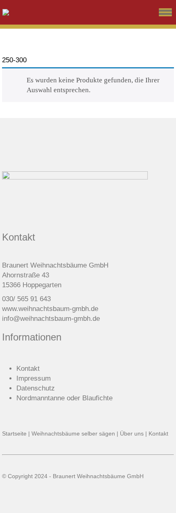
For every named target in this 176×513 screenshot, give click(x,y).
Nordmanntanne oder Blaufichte (64, 398)
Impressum (33, 378)
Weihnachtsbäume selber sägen (73, 433)
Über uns (132, 433)
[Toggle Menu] (165, 12)
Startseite (14, 433)
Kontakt (28, 368)
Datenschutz (35, 388)
